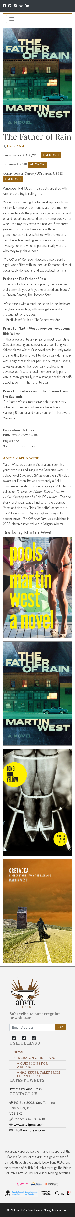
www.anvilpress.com (29, 1125)
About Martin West (21, 457)
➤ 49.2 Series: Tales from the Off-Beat (38, 1074)
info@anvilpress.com (29, 1130)
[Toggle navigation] (11, 19)
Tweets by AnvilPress (25, 1089)
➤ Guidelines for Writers (32, 1065)
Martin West (15, 145)
